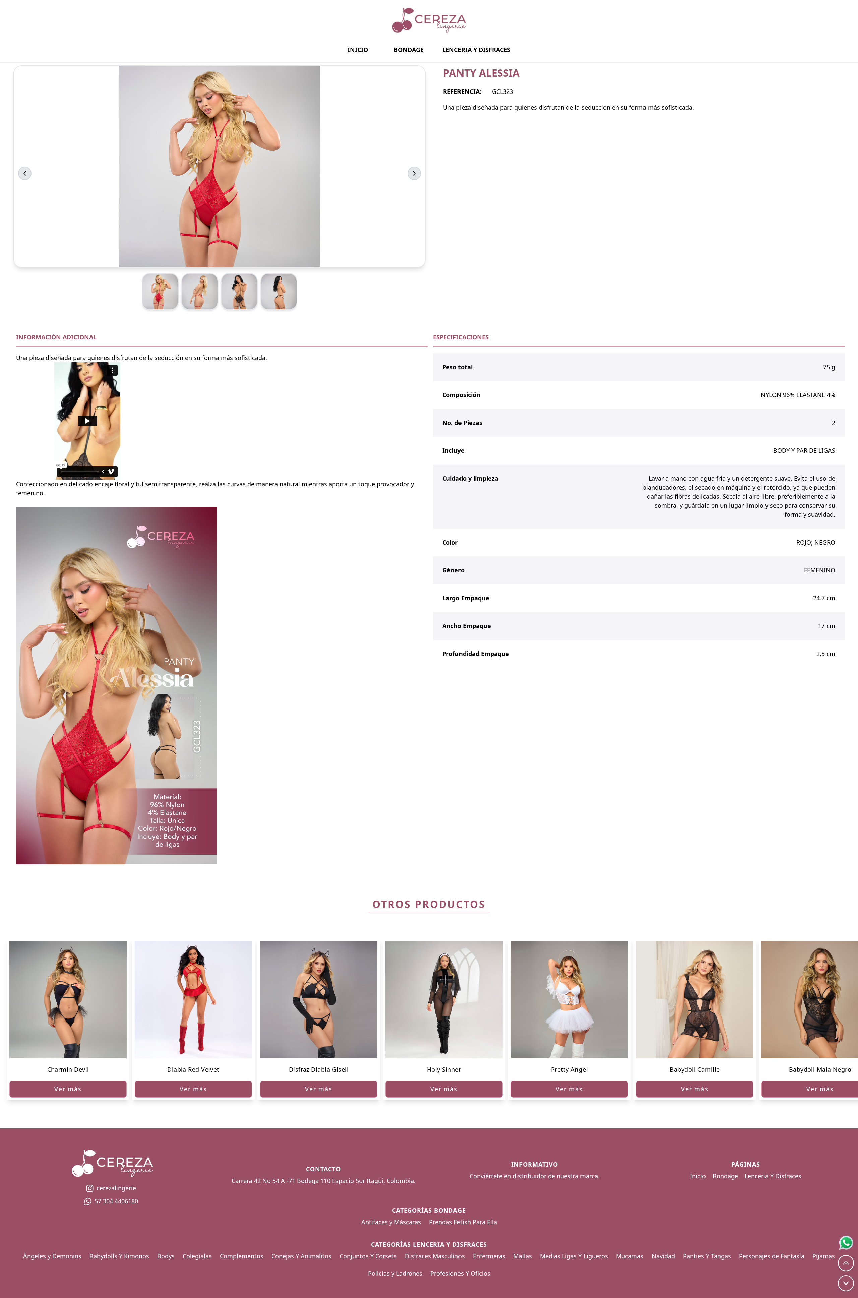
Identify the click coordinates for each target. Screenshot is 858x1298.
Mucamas (630, 1256)
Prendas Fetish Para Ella (463, 1222)
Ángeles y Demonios (52, 1256)
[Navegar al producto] (68, 999)
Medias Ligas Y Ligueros (574, 1256)
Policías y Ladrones (395, 1273)
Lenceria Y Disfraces (476, 50)
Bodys (166, 1256)
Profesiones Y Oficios (460, 1273)
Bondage (409, 50)
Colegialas (197, 1256)
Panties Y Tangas (707, 1256)
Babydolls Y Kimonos (119, 1256)
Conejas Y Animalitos (301, 1256)
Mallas (522, 1256)
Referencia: (462, 91)
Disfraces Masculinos (435, 1256)
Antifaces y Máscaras (391, 1222)
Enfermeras (489, 1256)
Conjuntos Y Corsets (368, 1256)
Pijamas (823, 1256)
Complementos (241, 1256)
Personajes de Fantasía (771, 1256)
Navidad (663, 1256)
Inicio (358, 50)
